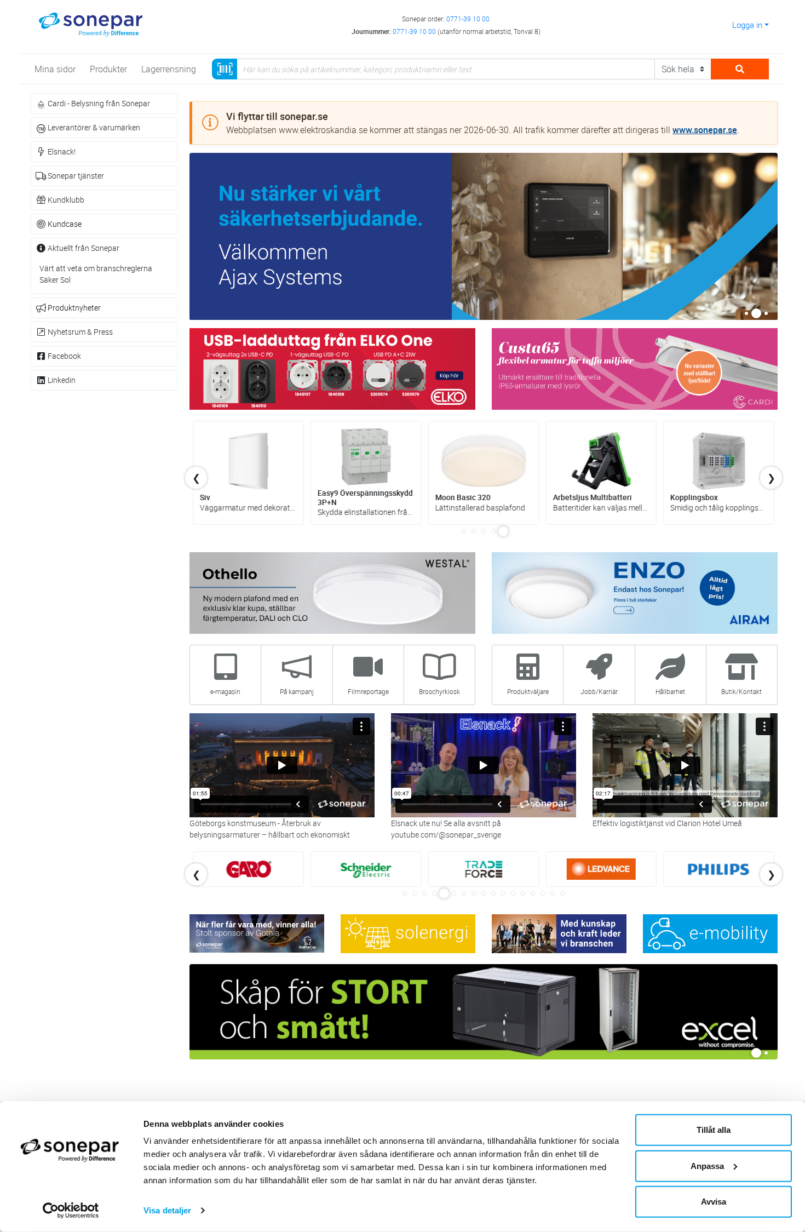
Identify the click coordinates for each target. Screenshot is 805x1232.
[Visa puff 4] (493, 531)
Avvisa (713, 1201)
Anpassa (707, 1165)
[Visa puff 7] (463, 893)
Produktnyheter (74, 307)
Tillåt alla (714, 1129)
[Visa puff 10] (493, 893)
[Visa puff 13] (523, 893)
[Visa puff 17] (562, 893)
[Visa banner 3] (766, 313)
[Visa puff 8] (473, 893)
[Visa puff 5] (503, 531)
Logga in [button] (747, 24)
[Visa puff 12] (513, 893)
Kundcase (65, 224)
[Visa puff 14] (532, 893)
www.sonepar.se (704, 130)
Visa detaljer (167, 1210)
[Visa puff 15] (542, 893)
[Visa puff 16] (552, 893)
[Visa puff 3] (483, 531)
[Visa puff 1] (463, 531)
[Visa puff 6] (454, 893)
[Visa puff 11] (503, 893)
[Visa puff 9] (483, 893)
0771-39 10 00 (468, 18)
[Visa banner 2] (756, 313)
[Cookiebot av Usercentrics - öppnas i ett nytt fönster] (71, 1210)
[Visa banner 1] (746, 313)
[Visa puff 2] (473, 531)
